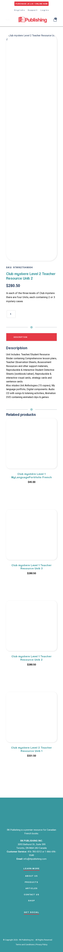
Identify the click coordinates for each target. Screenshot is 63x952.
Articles (32, 888)
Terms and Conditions (25, 945)
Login (44, 10)
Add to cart (37, 313)
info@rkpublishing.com (35, 859)
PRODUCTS (31, 882)
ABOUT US (31, 876)
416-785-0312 (35, 851)
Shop (31, 900)
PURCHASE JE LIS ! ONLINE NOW (32, 4)
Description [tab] (20, 337)
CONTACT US (31, 894)
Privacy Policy (41, 945)
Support (33, 10)
